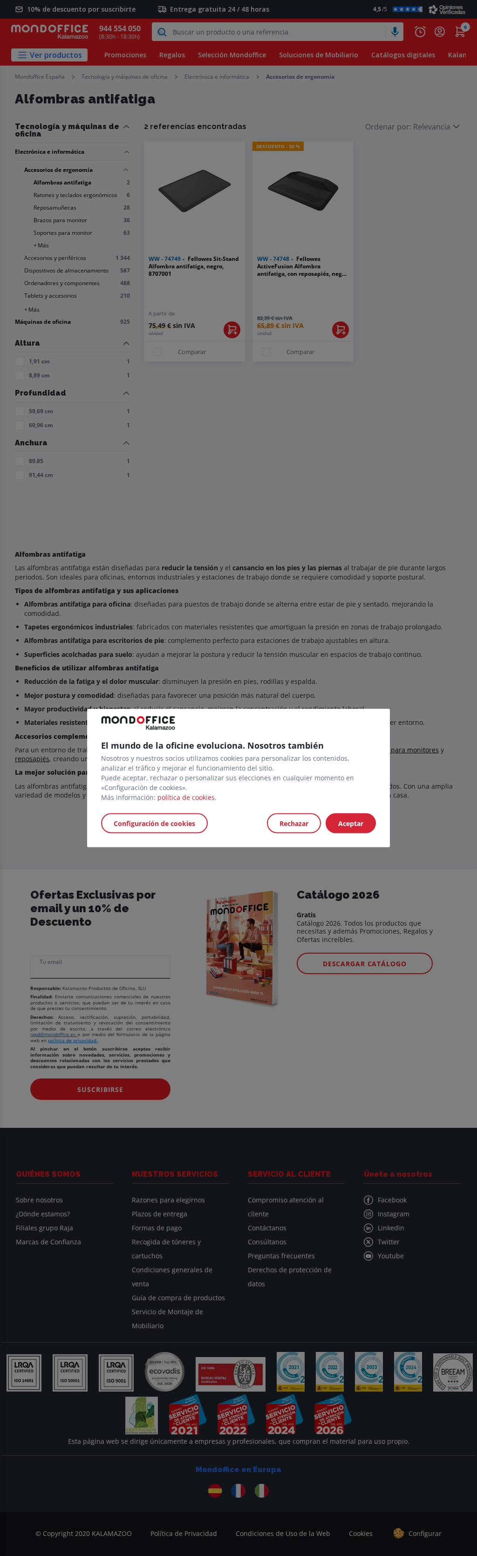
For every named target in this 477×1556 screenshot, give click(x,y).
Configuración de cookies (154, 823)
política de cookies (186, 797)
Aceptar (350, 823)
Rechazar (293, 823)
